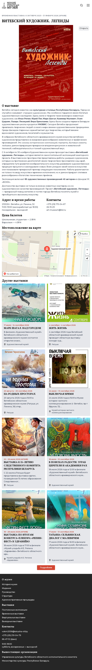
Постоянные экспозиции (14, 610)
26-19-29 (50, 207)
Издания (6, 588)
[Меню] (88, 5)
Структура (7, 596)
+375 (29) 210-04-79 (11, 635)
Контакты (8, 626)
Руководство (8, 592)
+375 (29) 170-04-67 (56, 204)
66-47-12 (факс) (9, 639)
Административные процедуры (18, 600)
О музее (7, 579)
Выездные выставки (12, 621)
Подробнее (46, 567)
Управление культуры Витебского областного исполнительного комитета (39, 657)
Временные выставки (13, 614)
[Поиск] (81, 5)
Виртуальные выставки (13, 617)
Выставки (8, 604)
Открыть (84, 28)
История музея (9, 584)
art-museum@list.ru (56, 210)
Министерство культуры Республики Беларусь (25, 661)
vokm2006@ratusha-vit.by (15, 631)
